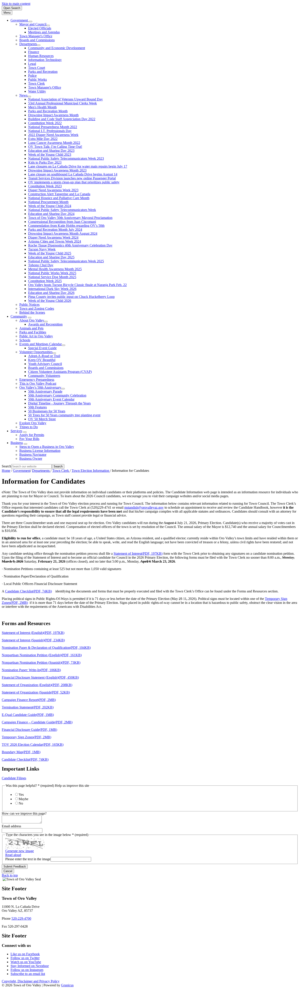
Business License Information (39, 450)
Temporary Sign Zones (26, 737)
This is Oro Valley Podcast (37, 383)
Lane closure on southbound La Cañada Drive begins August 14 (72, 174)
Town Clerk (36, 83)
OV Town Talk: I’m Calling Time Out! (55, 146)
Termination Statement (28, 707)
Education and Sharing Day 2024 (51, 214)
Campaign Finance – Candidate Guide (37, 722)
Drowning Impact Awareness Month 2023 (57, 170)
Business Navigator (32, 454)
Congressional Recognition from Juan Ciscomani (62, 222)
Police (32, 75)
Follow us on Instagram (27, 970)
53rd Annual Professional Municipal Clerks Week (62, 103)
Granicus (67, 985)
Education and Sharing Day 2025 (51, 257)
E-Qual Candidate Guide (28, 715)
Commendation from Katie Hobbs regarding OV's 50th (66, 225)
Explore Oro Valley (32, 423)
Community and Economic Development (56, 48)
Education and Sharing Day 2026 (51, 293)
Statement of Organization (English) (37, 685)
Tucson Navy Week (42, 249)
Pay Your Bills (29, 439)
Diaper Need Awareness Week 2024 (53, 237)
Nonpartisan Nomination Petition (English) (42, 655)
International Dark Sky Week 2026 (52, 289)
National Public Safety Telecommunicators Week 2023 (66, 158)
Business (17, 443)
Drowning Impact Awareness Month (53, 115)
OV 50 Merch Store (42, 419)
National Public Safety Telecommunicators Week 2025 (66, 261)
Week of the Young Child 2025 (49, 253)
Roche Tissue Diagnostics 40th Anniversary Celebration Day (70, 245)
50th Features (37, 407)
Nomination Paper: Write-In (31, 670)
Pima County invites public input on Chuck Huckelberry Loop (71, 297)
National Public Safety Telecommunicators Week (62, 210)
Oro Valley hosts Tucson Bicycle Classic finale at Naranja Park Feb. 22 (77, 285)
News (23, 95)
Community (19, 316)
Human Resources (41, 56)
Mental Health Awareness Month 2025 (55, 269)
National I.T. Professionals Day (50, 131)
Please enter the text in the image (28, 859)
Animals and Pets (31, 328)
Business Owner (30, 458)
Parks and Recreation (43, 71)
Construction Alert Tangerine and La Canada (59, 194)
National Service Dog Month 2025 (52, 277)
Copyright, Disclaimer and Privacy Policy (31, 981)
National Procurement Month (48, 202)
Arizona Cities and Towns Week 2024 (54, 241)
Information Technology (45, 60)
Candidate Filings (14, 778)
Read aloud (13, 855)
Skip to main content (16, 3)
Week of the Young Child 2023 (49, 154)
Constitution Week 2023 (45, 186)
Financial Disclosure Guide (29, 729)
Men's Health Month (42, 107)
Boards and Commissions (37, 40)
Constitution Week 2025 (45, 281)
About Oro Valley (31, 320)
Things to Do (28, 427)
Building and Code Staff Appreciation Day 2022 (61, 119)
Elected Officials (39, 28)
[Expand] (30, 21)
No (21, 803)
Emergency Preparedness (36, 379)
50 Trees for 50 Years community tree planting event (64, 415)
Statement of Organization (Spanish (36, 692)
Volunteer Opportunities (35, 352)
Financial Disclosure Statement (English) (40, 677)
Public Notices (29, 304)
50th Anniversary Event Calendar (51, 399)
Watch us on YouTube (26, 962)
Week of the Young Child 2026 (49, 300)
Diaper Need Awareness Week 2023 (53, 190)
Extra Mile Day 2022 (43, 139)
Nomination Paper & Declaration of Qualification (46, 647)
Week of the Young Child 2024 (49, 206)
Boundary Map (21, 752)
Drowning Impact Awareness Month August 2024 (62, 233)
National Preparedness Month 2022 (52, 127)
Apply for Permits (31, 435)
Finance (33, 52)
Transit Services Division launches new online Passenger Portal (72, 178)
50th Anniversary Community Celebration (57, 395)
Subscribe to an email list (28, 974)
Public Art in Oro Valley (36, 336)
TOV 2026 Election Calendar (32, 744)
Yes (21, 794)
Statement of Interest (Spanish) (33, 640)
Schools (24, 340)
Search (6, 466)
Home (6, 470)
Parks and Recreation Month (48, 111)
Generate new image (19, 851)
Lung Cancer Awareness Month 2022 (54, 143)
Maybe (23, 799)
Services (16, 431)
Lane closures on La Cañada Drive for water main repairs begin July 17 (77, 166)
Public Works (37, 79)
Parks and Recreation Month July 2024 (55, 229)
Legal (32, 64)
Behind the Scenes (32, 312)
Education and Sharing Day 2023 (51, 150)
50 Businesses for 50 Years (46, 411)
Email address (11, 826)
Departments (28, 44)
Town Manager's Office (35, 36)
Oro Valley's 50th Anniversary (40, 387)
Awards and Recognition (45, 324)
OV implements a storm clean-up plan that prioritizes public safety (73, 182)
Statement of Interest (138, 553)
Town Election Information (91, 470)
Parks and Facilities (32, 332)
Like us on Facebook (25, 954)
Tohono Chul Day (40, 265)
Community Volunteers (44, 375)
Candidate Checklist (28, 591)
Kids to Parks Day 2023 (44, 162)
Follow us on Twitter (25, 958)
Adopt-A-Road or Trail (44, 356)
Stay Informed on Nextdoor (30, 966)
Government (21, 470)
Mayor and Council (32, 24)
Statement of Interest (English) (33, 633)
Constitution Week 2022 (45, 123)
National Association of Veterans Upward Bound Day (65, 99)
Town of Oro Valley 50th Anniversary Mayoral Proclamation (70, 218)
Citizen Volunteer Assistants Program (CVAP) (60, 372)
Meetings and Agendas (44, 32)
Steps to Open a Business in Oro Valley (46, 447)
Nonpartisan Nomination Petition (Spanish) (41, 662)
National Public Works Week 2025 (52, 273)
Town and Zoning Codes (36, 308)
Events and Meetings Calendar (40, 344)
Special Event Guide (42, 348)
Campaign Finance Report (29, 700)
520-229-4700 (21, 918)
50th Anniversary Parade (45, 391)
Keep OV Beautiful (41, 360)
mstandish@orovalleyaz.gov (144, 507)
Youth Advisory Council (45, 364)
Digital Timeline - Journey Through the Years (59, 403)
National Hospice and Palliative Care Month (58, 198)
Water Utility (37, 91)
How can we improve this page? (24, 813)
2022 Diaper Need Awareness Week (53, 135)
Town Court (36, 68)
